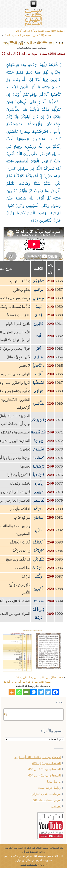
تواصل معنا (54, 781)
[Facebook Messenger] (33, 692)
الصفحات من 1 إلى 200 (46, 763)
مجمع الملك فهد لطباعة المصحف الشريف (26, 847)
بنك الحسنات (56, 847)
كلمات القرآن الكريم (28, 865)
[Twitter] (48, 692)
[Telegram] (41, 692)
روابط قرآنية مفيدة (49, 787)
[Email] (26, 692)
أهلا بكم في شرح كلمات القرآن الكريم (37, 757)
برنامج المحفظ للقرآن (33, 851)
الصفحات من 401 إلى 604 (44, 775)
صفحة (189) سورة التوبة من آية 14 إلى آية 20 (39, 30)
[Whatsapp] (19, 692)
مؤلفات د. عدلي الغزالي (46, 793)
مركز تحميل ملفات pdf (47, 800)
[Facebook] (55, 692)
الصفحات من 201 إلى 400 (44, 769)
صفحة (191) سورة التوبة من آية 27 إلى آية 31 (27, 35)
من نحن (56, 806)
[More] (12, 692)
